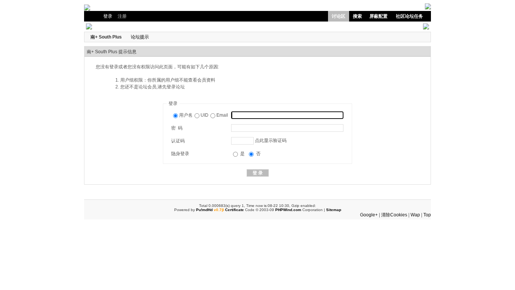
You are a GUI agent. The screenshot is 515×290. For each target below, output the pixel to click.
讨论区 (338, 16)
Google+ (369, 215)
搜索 (357, 16)
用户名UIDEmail (203, 115)
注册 (122, 16)
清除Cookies (394, 215)
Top (427, 215)
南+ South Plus (106, 37)
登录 (107, 16)
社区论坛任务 (409, 16)
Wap (415, 215)
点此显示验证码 (271, 140)
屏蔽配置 (378, 16)
